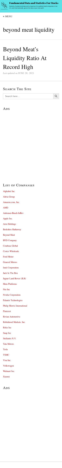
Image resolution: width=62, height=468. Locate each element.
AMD (5, 207)
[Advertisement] (31, 144)
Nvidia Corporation (12, 294)
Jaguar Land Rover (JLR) (14, 278)
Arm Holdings (9, 223)
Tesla (5, 349)
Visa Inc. (7, 360)
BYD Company (10, 240)
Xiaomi (6, 376)
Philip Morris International (15, 305)
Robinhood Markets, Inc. (14, 322)
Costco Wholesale (11, 251)
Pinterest (7, 311)
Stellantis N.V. (9, 338)
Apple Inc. (8, 218)
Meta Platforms (10, 283)
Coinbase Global (10, 245)
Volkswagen (8, 365)
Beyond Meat (9, 234)
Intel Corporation (11, 267)
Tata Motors (8, 343)
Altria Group (9, 196)
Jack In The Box (10, 272)
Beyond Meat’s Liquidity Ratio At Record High (24, 58)
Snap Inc (7, 332)
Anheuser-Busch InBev (13, 213)
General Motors (10, 262)
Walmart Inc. (9, 371)
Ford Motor (8, 256)
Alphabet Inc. (9, 191)
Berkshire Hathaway (12, 229)
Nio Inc (6, 289)
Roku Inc (7, 327)
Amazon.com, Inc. (11, 202)
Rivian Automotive (11, 316)
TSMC (6, 354)
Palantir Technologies (12, 300)
